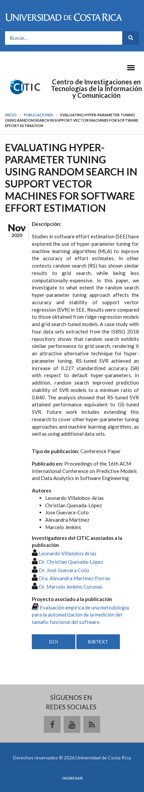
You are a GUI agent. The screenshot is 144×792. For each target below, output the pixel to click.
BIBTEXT (98, 641)
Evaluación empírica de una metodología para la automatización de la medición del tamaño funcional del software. (80, 614)
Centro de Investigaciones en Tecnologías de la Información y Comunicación (96, 88)
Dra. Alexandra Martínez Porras (74, 578)
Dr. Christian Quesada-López (71, 562)
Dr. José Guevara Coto (64, 570)
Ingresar (72, 778)
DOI (53, 641)
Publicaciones (38, 115)
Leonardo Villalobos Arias (67, 553)
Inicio (11, 115)
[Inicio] (25, 86)
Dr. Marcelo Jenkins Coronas (70, 587)
